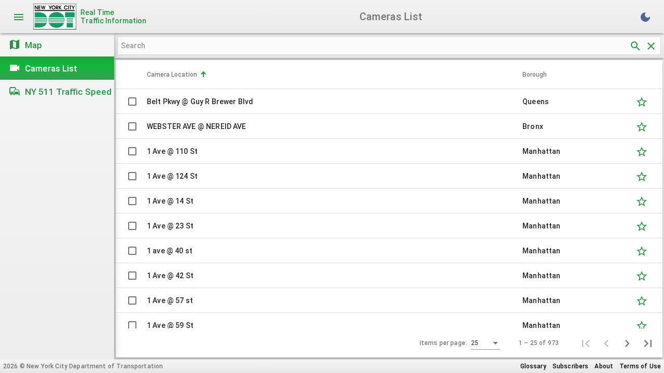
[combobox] (485, 343)
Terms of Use (640, 366)
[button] (334, 74)
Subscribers (570, 366)
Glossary (533, 366)
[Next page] (627, 343)
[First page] (585, 343)
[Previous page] (606, 343)
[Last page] (648, 343)
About (603, 366)
